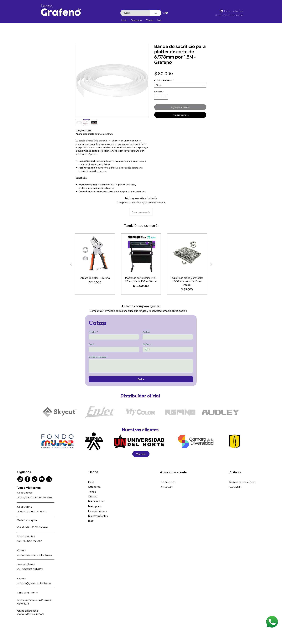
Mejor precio (95, 487)
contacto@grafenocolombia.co (34, 536)
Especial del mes (97, 492)
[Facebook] (27, 460)
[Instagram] (20, 460)
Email (92, 325)
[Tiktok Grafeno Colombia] (34, 460)
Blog (90, 501)
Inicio (78, 33)
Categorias (94, 468)
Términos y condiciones (242, 463)
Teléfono (147, 325)
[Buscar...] (155, 13)
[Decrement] (156, 97)
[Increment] (165, 97)
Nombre (93, 313)
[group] (141, 245)
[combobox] (180, 85)
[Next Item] (235, 393)
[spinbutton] (161, 97)
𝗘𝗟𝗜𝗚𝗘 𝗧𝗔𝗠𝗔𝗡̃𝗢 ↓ (164, 81)
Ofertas (92, 477)
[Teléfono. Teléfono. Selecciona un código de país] (147, 330)
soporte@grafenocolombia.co (34, 564)
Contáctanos (168, 463)
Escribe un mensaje (98, 338)
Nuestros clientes (98, 497)
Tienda (92, 472)
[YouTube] (42, 460)
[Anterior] (71, 245)
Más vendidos (96, 482)
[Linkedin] (49, 460)
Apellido (146, 313)
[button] (165, 13)
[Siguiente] (211, 245)
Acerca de (166, 468)
